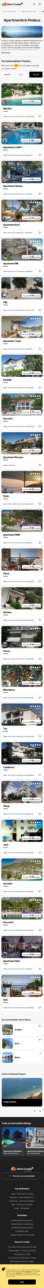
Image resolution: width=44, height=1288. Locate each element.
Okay (22, 1282)
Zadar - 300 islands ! (22, 1208)
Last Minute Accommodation (22, 1228)
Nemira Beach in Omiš (22, 1254)
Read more (6, 53)
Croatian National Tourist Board (22, 1235)
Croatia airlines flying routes (22, 1220)
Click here (28, 1271)
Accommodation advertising (22, 1224)
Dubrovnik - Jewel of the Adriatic (22, 1201)
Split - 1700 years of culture (22, 1205)
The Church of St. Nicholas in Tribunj (22, 1258)
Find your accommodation (23, 1176)
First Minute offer (22, 1231)
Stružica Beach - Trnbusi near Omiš (22, 1251)
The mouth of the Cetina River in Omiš (22, 1247)
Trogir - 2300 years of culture (22, 1194)
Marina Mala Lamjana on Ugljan (22, 1261)
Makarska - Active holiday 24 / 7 (22, 1197)
